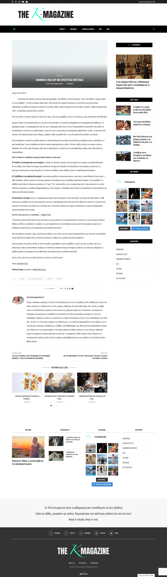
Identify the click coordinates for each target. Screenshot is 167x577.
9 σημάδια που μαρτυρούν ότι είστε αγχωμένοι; (72, 454)
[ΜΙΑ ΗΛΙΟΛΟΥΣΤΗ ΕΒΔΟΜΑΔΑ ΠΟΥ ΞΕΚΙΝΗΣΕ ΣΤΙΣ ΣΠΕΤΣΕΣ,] (102, 471)
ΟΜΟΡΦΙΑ (119, 249)
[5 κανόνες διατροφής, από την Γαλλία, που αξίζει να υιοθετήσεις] (92, 383)
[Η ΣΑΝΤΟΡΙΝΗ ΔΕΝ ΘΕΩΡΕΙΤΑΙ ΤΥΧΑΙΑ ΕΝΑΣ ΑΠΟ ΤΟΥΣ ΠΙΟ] (102, 459)
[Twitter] (16, 2)
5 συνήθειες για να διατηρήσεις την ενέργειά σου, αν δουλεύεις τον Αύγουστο (142, 156)
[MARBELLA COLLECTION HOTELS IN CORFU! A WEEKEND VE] (91, 471)
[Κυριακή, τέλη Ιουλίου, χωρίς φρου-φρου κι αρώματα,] (146, 193)
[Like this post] (62, 289)
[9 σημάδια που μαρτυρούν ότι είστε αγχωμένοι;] (56, 456)
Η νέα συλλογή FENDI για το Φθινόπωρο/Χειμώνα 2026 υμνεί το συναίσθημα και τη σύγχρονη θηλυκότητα (132, 85)
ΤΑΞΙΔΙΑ (119, 269)
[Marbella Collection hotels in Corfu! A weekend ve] (121, 218)
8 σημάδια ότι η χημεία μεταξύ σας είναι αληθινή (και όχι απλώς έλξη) (142, 110)
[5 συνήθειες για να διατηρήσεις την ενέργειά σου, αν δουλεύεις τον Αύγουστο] (123, 156)
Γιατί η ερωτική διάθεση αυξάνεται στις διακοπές (142, 123)
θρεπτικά (59, 279)
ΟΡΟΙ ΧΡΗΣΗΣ (82, 563)
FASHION (119, 273)
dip (14, 279)
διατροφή (50, 279)
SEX (117, 264)
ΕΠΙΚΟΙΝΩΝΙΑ (94, 563)
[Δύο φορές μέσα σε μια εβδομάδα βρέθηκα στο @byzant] (121, 206)
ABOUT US (72, 563)
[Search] (154, 29)
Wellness (73, 29)
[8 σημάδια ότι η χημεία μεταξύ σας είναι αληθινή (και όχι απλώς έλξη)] (123, 110)
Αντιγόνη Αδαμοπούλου (55, 84)
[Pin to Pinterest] (70, 289)
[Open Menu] (14, 29)
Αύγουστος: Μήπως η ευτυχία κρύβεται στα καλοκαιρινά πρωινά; (27, 462)
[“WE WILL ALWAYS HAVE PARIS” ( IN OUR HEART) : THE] (91, 448)
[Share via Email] (72, 289)
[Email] (27, 2)
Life (100, 29)
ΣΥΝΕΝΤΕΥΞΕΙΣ (121, 254)
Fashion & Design (88, 29)
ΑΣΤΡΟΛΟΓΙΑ (120, 278)
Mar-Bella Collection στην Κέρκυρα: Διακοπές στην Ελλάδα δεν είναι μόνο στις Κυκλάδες (142, 140)
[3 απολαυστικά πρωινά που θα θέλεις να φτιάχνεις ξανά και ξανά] (27, 383)
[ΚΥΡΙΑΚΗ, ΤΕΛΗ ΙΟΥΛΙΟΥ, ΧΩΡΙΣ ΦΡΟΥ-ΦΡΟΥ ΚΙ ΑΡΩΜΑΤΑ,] (113, 448)
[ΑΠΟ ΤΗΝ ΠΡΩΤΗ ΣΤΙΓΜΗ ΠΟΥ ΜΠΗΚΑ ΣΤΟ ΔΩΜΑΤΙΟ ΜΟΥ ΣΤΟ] (113, 459)
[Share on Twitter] (67, 289)
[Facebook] (12, 2)
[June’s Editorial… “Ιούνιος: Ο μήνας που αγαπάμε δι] (146, 218)
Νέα (108, 29)
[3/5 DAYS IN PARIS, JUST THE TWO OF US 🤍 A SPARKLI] (102, 448)
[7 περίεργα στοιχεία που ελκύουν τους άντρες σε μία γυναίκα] (56, 441)
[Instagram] (19, 2)
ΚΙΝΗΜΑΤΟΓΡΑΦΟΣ (123, 259)
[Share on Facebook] (65, 289)
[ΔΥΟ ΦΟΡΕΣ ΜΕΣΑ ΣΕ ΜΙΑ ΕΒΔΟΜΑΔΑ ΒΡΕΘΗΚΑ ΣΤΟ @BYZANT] (91, 459)
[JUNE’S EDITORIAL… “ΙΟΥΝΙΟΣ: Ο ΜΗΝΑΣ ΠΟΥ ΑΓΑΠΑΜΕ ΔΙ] (113, 471)
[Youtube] (23, 2)
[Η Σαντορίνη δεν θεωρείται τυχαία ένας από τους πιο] (134, 206)
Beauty (62, 29)
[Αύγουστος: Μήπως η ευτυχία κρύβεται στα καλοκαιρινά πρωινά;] (28, 447)
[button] (15, 389)
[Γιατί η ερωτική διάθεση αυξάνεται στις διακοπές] (123, 125)
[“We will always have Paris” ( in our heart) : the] (121, 193)
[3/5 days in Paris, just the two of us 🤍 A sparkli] (134, 193)
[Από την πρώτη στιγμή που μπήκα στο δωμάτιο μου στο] (146, 206)
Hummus (22, 279)
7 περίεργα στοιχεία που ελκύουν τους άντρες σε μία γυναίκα (73, 439)
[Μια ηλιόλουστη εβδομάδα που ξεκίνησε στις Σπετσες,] (134, 218)
